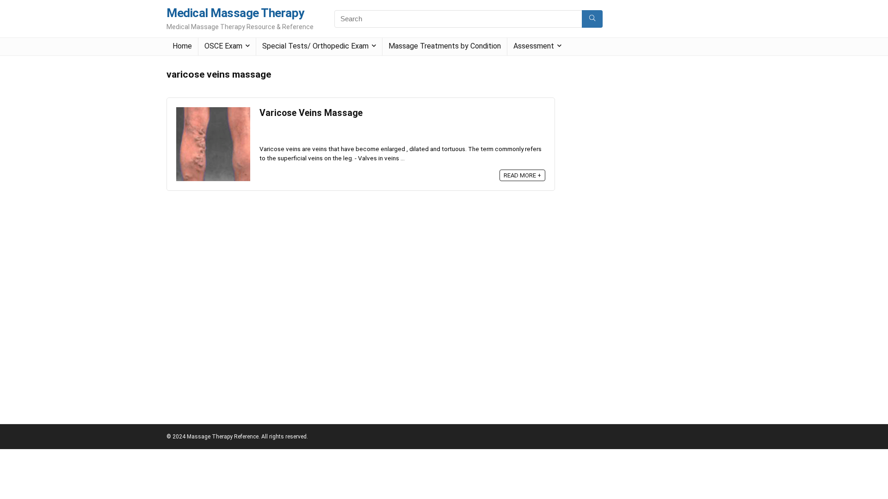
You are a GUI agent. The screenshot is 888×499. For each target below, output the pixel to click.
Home (182, 46)
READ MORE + (522, 175)
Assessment (533, 46)
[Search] (592, 19)
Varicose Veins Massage (311, 113)
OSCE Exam (223, 46)
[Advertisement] (635, 203)
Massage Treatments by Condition (444, 46)
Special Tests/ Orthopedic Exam (315, 46)
